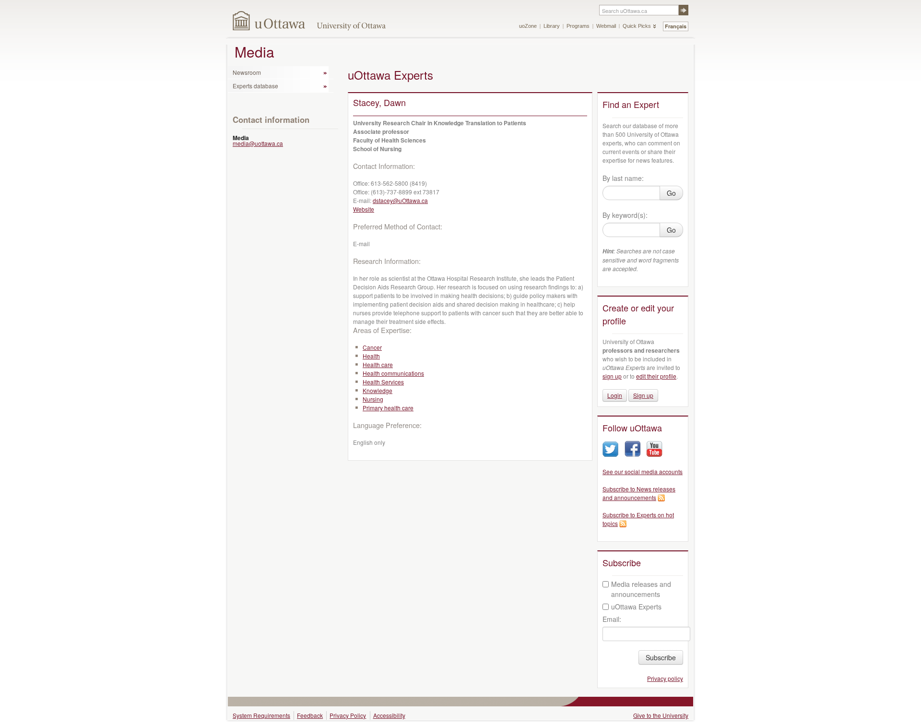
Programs (578, 26)
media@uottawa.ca (258, 143)
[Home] (269, 20)
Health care (378, 364)
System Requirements (261, 715)
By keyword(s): (625, 215)
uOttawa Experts (636, 606)
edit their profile (656, 376)
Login (614, 395)
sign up (612, 376)
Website (363, 209)
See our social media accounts (642, 471)
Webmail (606, 26)
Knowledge (377, 390)
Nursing (373, 399)
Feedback (310, 715)
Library (551, 26)
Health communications (393, 373)
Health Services (383, 382)
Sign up (643, 395)
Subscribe (661, 657)
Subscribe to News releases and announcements (638, 493)
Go (671, 193)
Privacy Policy (348, 715)
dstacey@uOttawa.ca (400, 200)
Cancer (372, 347)
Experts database (255, 86)
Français (675, 26)
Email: (611, 619)
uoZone (528, 26)
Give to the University (660, 715)
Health (371, 356)
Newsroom (247, 72)
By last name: (623, 178)
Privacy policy (665, 678)
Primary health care (388, 408)
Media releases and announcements (641, 589)
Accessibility (389, 715)
